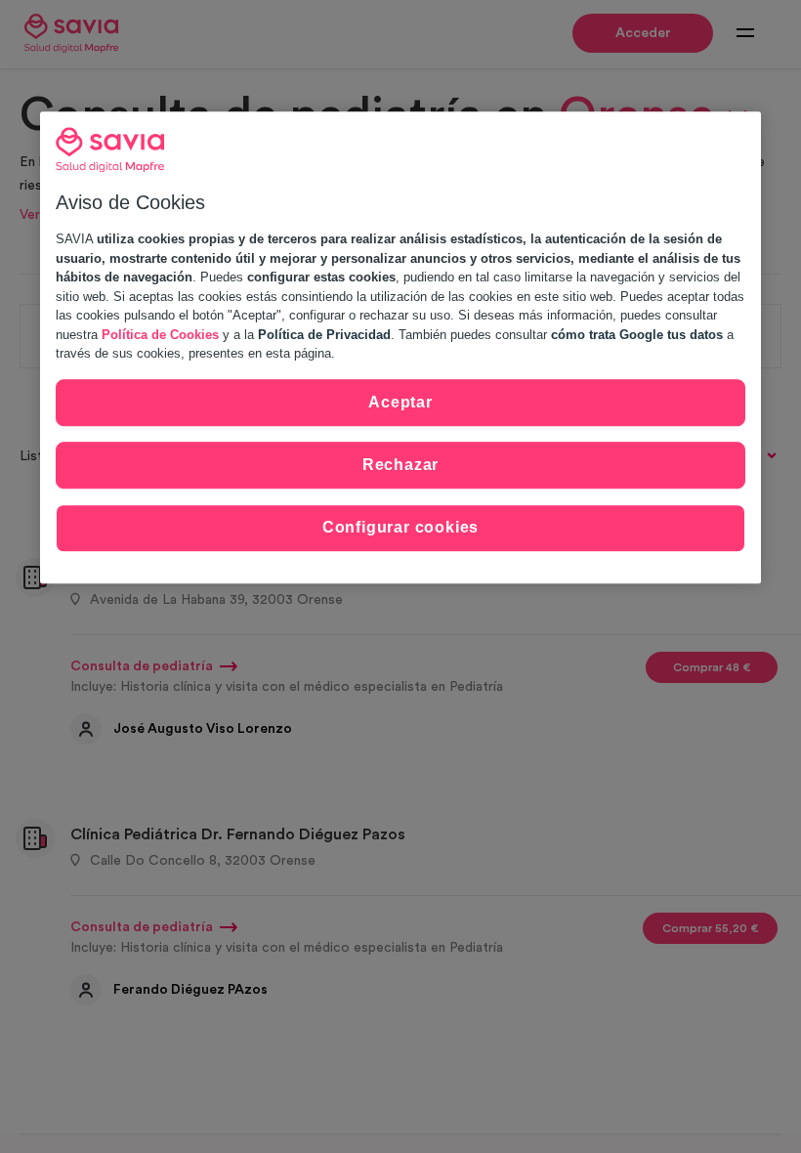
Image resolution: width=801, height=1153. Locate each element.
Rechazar (400, 464)
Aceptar (400, 402)
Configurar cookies (400, 528)
